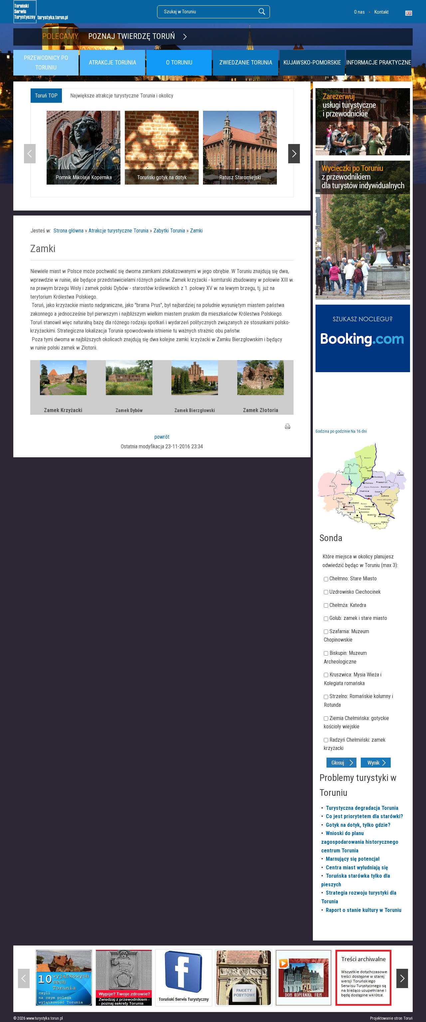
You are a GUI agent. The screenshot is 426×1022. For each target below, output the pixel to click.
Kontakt (381, 12)
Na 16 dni (359, 431)
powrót (161, 437)
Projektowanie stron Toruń (391, 1018)
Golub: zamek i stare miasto (358, 618)
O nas (359, 12)
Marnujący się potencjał (353, 859)
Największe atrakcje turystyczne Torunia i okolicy (121, 95)
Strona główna (69, 230)
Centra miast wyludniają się (357, 867)
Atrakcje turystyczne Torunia (118, 230)
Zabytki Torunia (169, 230)
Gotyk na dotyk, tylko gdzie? (358, 825)
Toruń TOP (46, 95)
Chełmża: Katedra (347, 605)
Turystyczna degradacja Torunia (362, 808)
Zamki (196, 230)
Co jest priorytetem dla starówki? (364, 816)
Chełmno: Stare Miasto (353, 578)
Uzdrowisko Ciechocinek (355, 592)
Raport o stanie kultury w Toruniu (363, 910)
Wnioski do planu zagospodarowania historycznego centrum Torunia (359, 841)
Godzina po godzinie (333, 431)
